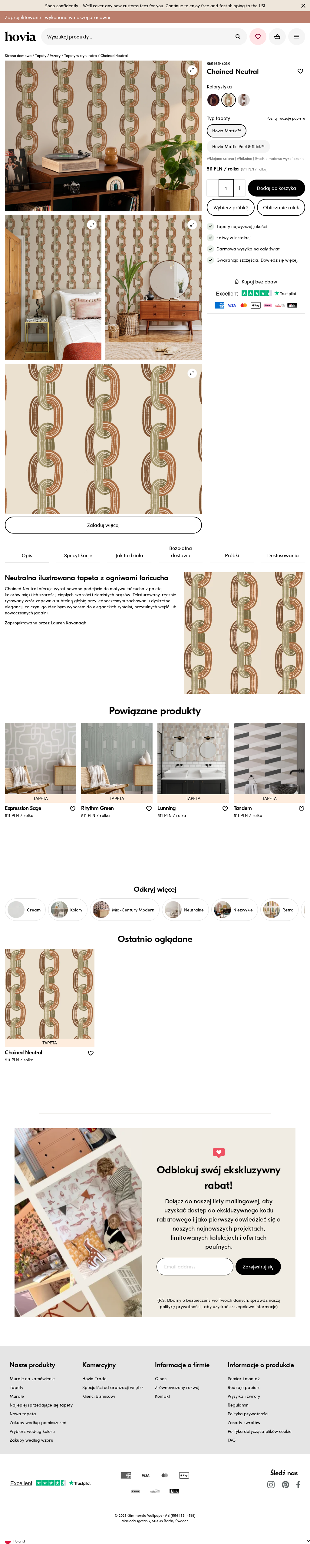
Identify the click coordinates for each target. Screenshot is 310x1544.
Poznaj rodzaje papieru (285, 118)
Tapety (40, 55)
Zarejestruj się (258, 1266)
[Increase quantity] (239, 188)
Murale (17, 1396)
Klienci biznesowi (98, 1396)
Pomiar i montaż (244, 1378)
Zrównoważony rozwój (177, 1387)
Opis (27, 555)
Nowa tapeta (23, 1414)
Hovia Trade (94, 1378)
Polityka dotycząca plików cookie (260, 1431)
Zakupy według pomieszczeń (38, 1422)
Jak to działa (129, 555)
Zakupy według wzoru (31, 1440)
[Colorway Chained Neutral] (228, 100)
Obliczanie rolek (281, 207)
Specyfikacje (78, 555)
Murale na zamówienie (32, 1378)
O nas (161, 1378)
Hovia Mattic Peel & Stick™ (238, 146)
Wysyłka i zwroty (244, 1396)
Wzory (55, 55)
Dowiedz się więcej (279, 260)
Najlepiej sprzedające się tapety (41, 1405)
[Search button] (238, 36)
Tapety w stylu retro (80, 55)
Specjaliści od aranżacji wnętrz (112, 1387)
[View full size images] (192, 70)
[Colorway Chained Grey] (243, 100)
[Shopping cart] (277, 36)
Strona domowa (18, 55)
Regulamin (238, 1405)
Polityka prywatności (248, 1414)
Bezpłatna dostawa (180, 551)
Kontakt (162, 1396)
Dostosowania (283, 555)
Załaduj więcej (103, 525)
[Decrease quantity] (213, 188)
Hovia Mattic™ (226, 131)
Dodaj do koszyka (276, 188)
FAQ (232, 1440)
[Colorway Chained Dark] (213, 100)
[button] (257, 36)
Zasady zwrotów (244, 1422)
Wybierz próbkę (230, 207)
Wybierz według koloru (32, 1431)
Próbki (232, 555)
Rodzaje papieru (244, 1387)
